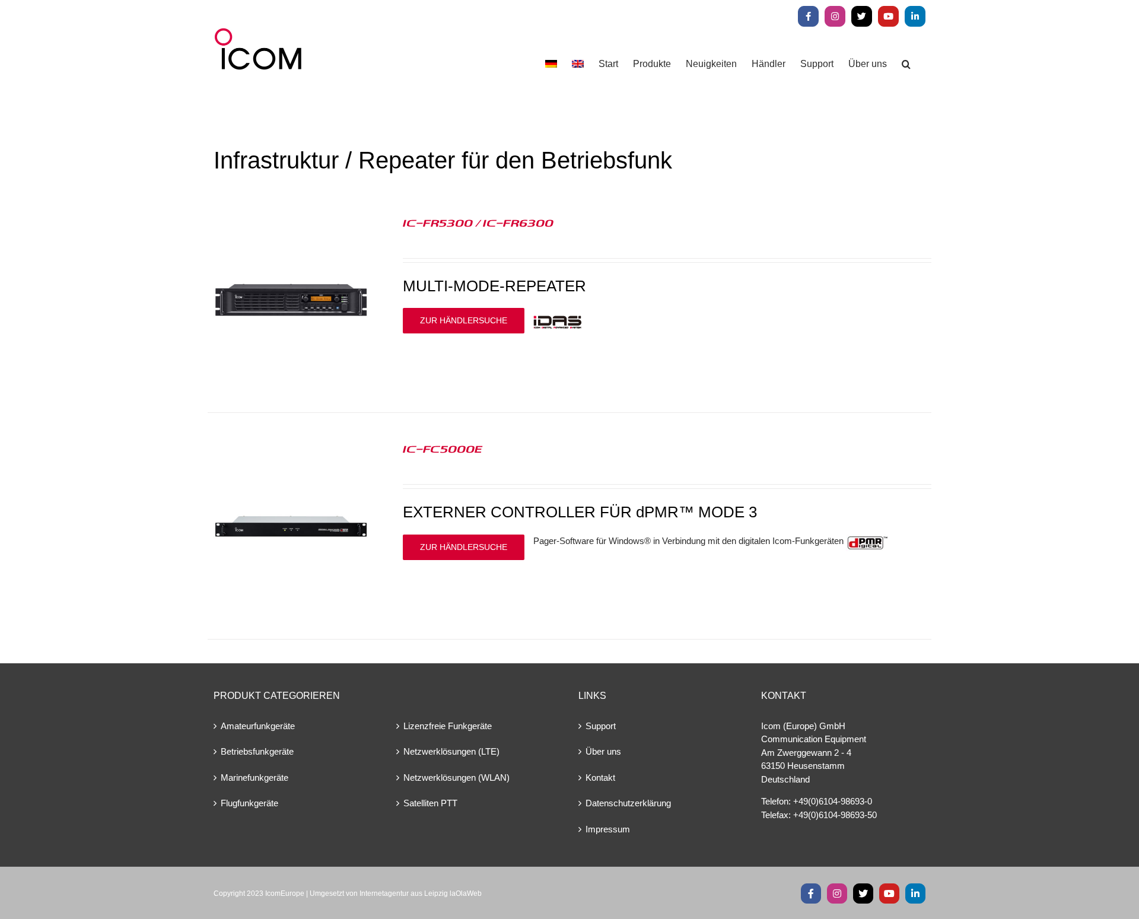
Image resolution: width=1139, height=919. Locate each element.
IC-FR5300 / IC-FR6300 (478, 222)
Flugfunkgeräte (249, 803)
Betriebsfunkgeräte (257, 751)
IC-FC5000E (442, 448)
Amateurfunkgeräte (258, 726)
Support (601, 726)
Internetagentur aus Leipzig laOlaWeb (420, 893)
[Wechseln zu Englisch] (578, 63)
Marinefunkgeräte (254, 777)
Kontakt (600, 777)
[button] (906, 63)
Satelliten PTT (430, 803)
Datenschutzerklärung (628, 803)
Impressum (608, 829)
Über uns (603, 751)
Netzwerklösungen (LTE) (451, 751)
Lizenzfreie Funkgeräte (447, 726)
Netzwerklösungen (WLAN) (456, 777)
